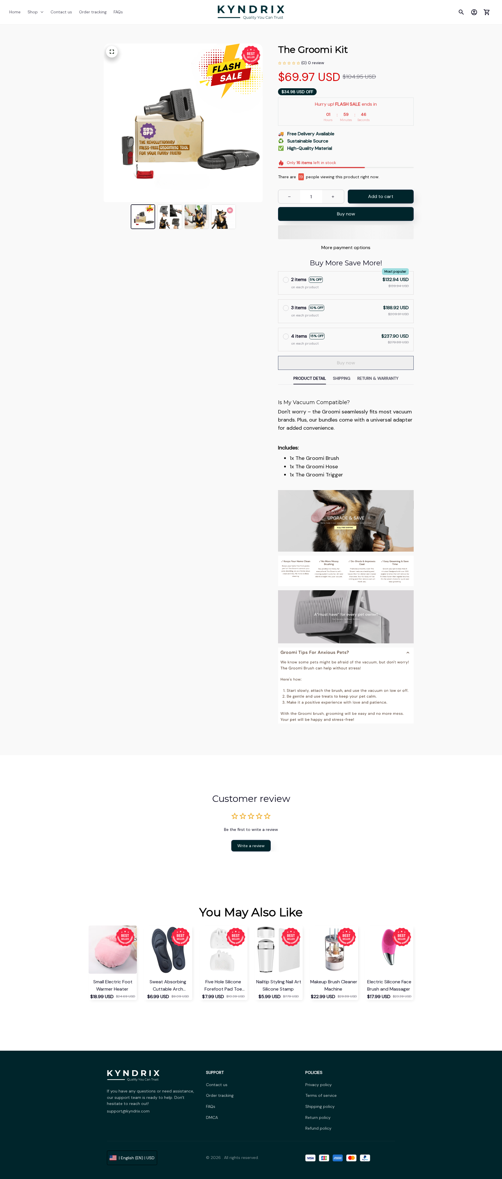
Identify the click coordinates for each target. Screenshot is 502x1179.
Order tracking (220, 1095)
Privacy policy (318, 1084)
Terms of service (321, 1095)
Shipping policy (320, 1106)
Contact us (216, 1084)
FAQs (210, 1106)
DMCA (212, 1117)
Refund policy (318, 1128)
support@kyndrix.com (128, 1111)
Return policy (318, 1117)
